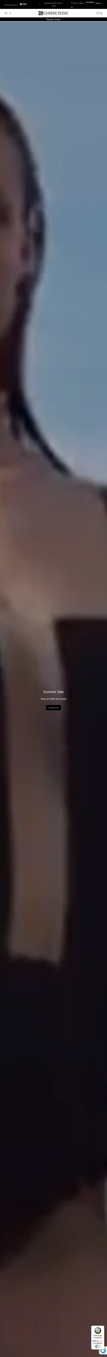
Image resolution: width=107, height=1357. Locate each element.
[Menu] (102, 1327)
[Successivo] (68, 4)
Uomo (57, 19)
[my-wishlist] (98, 13)
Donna (50, 19)
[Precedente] (39, 4)
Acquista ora (53, 707)
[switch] (98, 1346)
